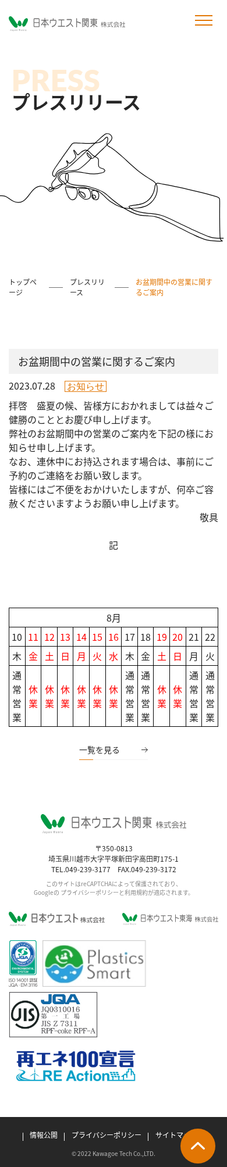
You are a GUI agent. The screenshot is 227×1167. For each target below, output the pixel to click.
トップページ (23, 287)
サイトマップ (176, 1135)
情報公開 (44, 1135)
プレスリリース (87, 287)
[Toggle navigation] (203, 20)
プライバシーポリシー (106, 1135)
